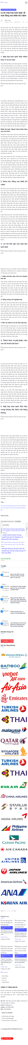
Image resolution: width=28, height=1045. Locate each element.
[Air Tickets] (4, 2)
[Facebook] (20, 636)
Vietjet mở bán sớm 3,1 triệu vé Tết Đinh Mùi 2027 (17, 612)
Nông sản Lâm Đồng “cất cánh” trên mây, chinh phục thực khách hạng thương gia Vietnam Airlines (18, 600)
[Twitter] (7, 636)
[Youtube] (7, 641)
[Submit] (15, 911)
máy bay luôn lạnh (16, 505)
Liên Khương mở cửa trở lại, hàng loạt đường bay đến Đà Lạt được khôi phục (18, 624)
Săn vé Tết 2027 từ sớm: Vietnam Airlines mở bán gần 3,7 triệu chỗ (17, 576)
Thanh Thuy (8, 20)
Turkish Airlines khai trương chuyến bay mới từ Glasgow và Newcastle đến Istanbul (12, 537)
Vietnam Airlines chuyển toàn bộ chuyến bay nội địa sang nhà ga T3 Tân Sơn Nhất (13, 551)
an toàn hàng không (6, 505)
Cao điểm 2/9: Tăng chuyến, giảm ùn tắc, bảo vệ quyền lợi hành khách (18, 588)
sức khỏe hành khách (13, 507)
